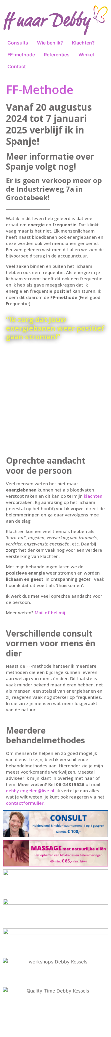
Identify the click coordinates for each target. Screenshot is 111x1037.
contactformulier (25, 803)
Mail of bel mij (50, 612)
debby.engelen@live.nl (30, 790)
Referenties (57, 55)
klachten (93, 496)
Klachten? (83, 43)
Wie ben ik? (50, 43)
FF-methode (21, 55)
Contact (16, 66)
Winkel (86, 55)
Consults (17, 43)
